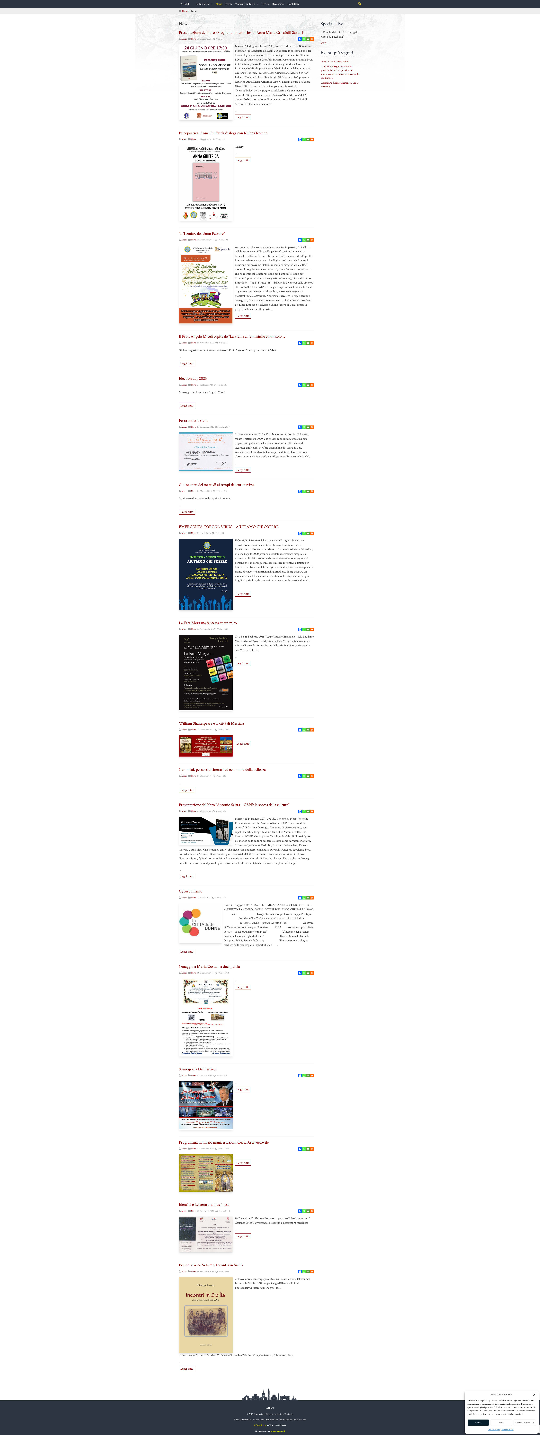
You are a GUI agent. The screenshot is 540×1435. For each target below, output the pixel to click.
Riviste (265, 4)
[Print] (312, 39)
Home (185, 11)
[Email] (308, 39)
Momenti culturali (245, 4)
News (219, 4)
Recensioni (278, 4)
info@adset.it (260, 1425)
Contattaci (293, 4)
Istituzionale (202, 4)
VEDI (324, 43)
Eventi (228, 4)
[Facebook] (300, 39)
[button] (534, 1394)
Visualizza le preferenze (524, 1422)
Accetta (478, 1422)
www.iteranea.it (278, 1431)
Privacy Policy (507, 1429)
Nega (501, 1422)
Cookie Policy (494, 1429)
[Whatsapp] (304, 39)
